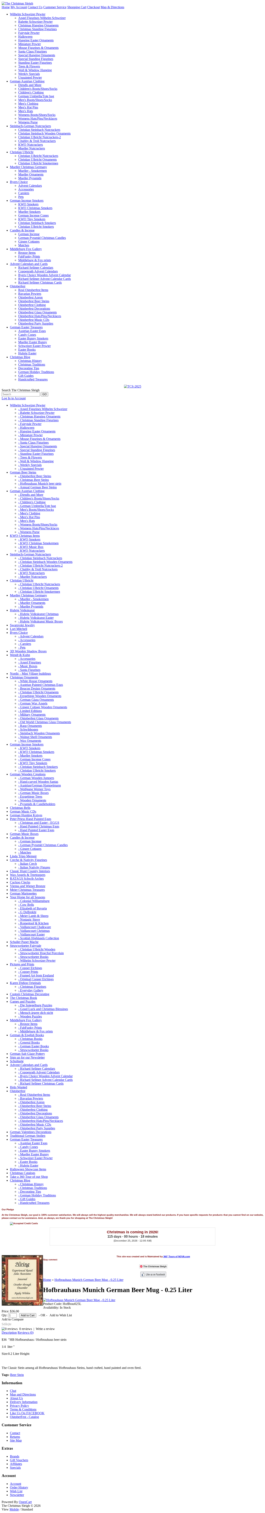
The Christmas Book (23, 998)
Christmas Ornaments (24, 677)
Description (9, 1332)
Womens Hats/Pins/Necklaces (37, 118)
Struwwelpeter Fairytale (25, 945)
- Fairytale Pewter (29, 424)
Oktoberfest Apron (30, 297)
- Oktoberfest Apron (31, 1102)
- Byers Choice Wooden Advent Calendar (45, 1076)
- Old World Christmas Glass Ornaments (44, 722)
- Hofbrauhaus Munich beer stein (39, 483)
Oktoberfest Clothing (32, 305)
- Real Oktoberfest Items (34, 1094)
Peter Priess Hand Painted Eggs (30, 819)
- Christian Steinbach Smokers (38, 767)
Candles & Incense (22, 230)
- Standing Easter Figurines (36, 453)
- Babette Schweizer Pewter (36, 412)
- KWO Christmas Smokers (36, 752)
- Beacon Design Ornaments (36, 688)
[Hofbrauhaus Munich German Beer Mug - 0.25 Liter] (79, 1300)
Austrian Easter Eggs (32, 331)
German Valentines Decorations (30, 1132)
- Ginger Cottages (29, 848)
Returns (15, 1436)
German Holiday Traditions (36, 372)
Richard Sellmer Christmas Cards (40, 282)
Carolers (23, 193)
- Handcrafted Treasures (33, 1203)
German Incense (29, 234)
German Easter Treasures (26, 327)
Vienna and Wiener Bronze (27, 886)
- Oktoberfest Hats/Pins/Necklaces (40, 1121)
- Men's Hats (26, 521)
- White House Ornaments (35, 681)
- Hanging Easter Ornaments (36, 431)
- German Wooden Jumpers (36, 778)
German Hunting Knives (26, 815)
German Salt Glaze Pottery (27, 1053)
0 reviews (25, 1329)
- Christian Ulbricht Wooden (36, 949)
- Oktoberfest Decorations (35, 1113)
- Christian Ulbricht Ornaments (38, 588)
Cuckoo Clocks (20, 882)
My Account (19, 7)
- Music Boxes (27, 666)
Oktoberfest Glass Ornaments (37, 312)
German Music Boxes (24, 834)
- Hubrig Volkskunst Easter (36, 617)
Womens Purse (28, 122)
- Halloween (26, 427)
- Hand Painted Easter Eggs (36, 830)
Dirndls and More (29, 85)
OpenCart (25, 1502)
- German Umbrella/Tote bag (37, 506)
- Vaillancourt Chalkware (34, 927)
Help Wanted (18, 1087)
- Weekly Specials (30, 465)
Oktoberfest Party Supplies (35, 323)
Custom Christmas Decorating (29, 994)
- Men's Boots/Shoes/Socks (36, 509)
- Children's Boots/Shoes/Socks (38, 498)
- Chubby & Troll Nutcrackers (38, 569)
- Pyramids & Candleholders (36, 804)
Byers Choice (19, 182)
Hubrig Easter (27, 353)
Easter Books (27, 349)
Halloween (25, 36)
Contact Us (35, 7)
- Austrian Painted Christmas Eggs (40, 685)
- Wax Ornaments (29, 740)
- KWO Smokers (29, 539)
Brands (14, 1456)
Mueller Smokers (29, 211)
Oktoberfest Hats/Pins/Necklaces (39, 316)
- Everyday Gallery (30, 990)
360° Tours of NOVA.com (176, 1256)
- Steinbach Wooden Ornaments (39, 733)
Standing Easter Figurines (35, 62)
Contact (15, 1433)
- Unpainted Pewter (31, 468)
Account (15, 1483)
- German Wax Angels (32, 703)
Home (6, 7)
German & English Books (27, 1035)
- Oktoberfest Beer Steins (34, 476)
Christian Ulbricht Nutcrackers (38, 156)
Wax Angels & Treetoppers (27, 875)
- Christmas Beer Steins (33, 480)
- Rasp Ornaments (30, 726)
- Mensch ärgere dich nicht (35, 1012)
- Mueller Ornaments (31, 603)
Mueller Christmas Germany (28, 167)
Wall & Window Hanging (35, 70)
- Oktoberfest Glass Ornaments (38, 718)
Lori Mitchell (18, 629)
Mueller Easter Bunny (32, 342)
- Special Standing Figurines (36, 450)
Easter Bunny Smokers (33, 338)
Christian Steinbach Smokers (37, 223)
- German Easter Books (33, 1046)
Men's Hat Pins (28, 107)
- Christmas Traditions (32, 1188)
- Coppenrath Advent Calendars (39, 1072)
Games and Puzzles (22, 1001)
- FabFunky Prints (30, 1027)
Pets (21, 197)
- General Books (29, 1042)
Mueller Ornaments (30, 174)
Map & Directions (112, 7)
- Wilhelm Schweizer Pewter (36, 960)
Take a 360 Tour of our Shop (29, 1176)
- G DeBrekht (27, 912)
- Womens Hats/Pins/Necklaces (38, 528)
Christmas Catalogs (22, 1173)
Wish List (16, 1491)
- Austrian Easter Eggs (32, 1143)
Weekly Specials (29, 74)
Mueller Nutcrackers (31, 148)
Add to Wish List (60, 1315)
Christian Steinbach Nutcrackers (39, 129)
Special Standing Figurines (35, 59)
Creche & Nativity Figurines (28, 860)
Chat (13, 1391)
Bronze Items (27, 252)
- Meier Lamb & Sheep (33, 916)
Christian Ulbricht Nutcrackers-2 (39, 137)
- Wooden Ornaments (32, 800)
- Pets (21, 647)
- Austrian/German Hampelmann (39, 785)
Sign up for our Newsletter (27, 1057)
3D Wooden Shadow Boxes (28, 651)
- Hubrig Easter (28, 1165)
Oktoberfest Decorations (34, 308)
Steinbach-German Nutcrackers (30, 126)
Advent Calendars (30, 185)
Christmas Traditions (31, 364)
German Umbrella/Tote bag (36, 96)
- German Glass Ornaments (36, 699)
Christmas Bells (20, 808)
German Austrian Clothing (27, 81)
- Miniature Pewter (30, 435)
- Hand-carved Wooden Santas (38, 781)
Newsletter (17, 1495)
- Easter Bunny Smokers (34, 1150)
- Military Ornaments (32, 714)
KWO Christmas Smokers (35, 208)
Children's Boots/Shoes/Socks (37, 88)
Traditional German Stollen (27, 1135)
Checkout (93, 7)
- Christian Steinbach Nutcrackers (40, 558)
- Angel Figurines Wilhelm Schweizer (42, 409)
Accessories (26, 189)
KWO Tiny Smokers (31, 219)
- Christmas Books (30, 1039)
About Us (16, 1398)
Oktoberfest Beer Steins (33, 301)
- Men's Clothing (29, 513)
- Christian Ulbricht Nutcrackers (39, 584)
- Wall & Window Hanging (36, 461)
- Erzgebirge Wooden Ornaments (39, 696)
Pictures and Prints (22, 964)
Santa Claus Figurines (32, 51)
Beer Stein (17, 1375)
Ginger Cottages (29, 241)
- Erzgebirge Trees (30, 796)
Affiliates (16, 1464)
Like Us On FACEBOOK (27, 1413)
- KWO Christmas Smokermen (38, 543)
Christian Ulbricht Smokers (36, 226)
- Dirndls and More (30, 494)
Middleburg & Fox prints (34, 260)
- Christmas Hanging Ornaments (39, 416)
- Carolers (24, 644)
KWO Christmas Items (25, 535)
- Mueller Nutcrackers (32, 576)
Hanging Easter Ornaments (36, 40)
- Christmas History (31, 1184)
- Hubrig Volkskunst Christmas (38, 614)
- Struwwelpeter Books (33, 957)
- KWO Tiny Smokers (32, 763)
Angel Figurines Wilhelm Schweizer (42, 18)
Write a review (45, 1329)
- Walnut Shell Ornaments (35, 737)
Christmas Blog (20, 357)
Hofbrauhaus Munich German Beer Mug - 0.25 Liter (88, 1280)
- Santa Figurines (29, 670)
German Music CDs (23, 811)
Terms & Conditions (23, 1409)
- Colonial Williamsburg (33, 901)
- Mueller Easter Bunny (33, 1154)
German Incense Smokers (26, 200)
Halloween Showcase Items (28, 1169)
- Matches (24, 852)
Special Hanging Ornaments (36, 55)
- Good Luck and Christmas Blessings (43, 1009)
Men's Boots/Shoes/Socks (35, 100)
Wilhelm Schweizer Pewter (27, 14)
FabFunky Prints (29, 256)
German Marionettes (23, 893)
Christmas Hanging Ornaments (38, 25)
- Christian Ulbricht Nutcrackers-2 (40, 565)
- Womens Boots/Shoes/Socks (37, 524)
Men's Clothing (28, 103)
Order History (19, 1487)
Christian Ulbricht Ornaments (37, 159)
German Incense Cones (33, 215)
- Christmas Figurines (32, 986)
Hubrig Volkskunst (22, 610)
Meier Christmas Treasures (27, 889)
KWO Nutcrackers (30, 144)
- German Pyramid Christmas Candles (43, 845)
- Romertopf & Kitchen (33, 923)
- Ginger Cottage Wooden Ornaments (42, 707)
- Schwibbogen (28, 729)
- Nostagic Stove (29, 919)
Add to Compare (13, 1319)
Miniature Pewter (29, 44)
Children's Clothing (31, 92)
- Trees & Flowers (30, 457)
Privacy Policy (19, 1405)
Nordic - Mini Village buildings (30, 673)
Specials (15, 1467)
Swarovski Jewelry (22, 625)
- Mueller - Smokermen (33, 599)
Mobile (14, 1509)
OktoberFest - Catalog (24, 1417)
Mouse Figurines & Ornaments (38, 47)
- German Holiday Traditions (37, 1195)
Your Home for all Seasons (27, 897)
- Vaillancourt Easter (31, 934)
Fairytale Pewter (29, 33)
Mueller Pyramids (29, 178)
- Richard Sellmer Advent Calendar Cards (45, 1080)
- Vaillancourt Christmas (34, 930)
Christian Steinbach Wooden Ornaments (44, 133)
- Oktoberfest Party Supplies (36, 1128)
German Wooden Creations (28, 774)
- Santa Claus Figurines (33, 442)
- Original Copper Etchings (36, 979)
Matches (23, 245)
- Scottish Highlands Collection (38, 938)
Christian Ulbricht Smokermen (38, 163)
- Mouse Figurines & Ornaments (39, 439)
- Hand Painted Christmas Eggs (38, 826)
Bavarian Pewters (29, 293)
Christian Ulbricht (21, 152)
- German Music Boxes (33, 793)
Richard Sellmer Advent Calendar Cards (44, 279)
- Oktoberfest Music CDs (34, 1124)
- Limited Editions (30, 711)
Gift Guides (26, 375)
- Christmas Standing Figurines (38, 420)
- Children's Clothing (32, 502)
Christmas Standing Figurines (37, 29)
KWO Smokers (28, 204)
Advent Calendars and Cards (29, 264)
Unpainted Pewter (30, 77)
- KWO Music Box (30, 547)
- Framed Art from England (36, 975)
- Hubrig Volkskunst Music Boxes (40, 621)
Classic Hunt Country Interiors (30, 871)
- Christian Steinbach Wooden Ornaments (45, 562)
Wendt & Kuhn (20, 655)
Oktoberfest (17, 286)
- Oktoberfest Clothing (33, 1109)
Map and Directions (23, 1394)
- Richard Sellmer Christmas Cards (41, 1083)
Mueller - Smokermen (32, 170)
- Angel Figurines (29, 662)
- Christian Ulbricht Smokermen (39, 591)
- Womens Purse (29, 532)
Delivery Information (23, 1402)
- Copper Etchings (30, 968)
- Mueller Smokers (30, 755)
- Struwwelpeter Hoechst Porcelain (41, 953)
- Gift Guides (26, 1199)
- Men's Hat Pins (29, 517)
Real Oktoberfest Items (33, 290)
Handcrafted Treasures (33, 379)
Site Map (16, 1440)
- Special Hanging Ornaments (37, 446)
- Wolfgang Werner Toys (34, 789)
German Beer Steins (23, 472)
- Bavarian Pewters (30, 1098)
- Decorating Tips (29, 1191)
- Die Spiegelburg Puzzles (35, 1005)
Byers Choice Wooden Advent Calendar (44, 275)
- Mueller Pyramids (30, 606)
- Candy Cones (28, 1147)
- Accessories (26, 640)
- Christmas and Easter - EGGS (38, 822)
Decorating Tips (28, 368)
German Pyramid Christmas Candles (42, 238)
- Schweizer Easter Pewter (35, 1158)
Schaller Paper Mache (24, 942)
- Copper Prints (28, 971)
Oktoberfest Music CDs (33, 320)
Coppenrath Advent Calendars (38, 271)
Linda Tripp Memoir (23, 856)
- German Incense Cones (34, 759)
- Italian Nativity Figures (34, 867)
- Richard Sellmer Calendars (36, 1068)
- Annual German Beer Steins (37, 487)
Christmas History (30, 361)
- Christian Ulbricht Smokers (37, 770)
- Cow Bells (26, 904)
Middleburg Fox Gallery (26, 249)
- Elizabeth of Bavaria (32, 908)
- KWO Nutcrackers (31, 550)
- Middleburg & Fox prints (35, 1031)
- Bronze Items (27, 1024)
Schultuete (17, 1061)
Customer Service (54, 7)
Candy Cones (27, 334)
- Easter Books (27, 1162)
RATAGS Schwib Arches (27, 878)
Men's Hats (25, 111)
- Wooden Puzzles (30, 1016)
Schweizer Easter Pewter (34, 346)
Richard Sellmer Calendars (35, 267)
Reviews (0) (26, 1332)
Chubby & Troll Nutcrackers (37, 141)
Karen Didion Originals (25, 983)
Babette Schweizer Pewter (35, 21)
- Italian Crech (27, 863)
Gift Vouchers (19, 1460)
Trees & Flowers (29, 66)
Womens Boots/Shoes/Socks (36, 115)
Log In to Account (14, 398)
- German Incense (29, 841)
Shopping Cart (76, 7)
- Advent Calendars (30, 636)
